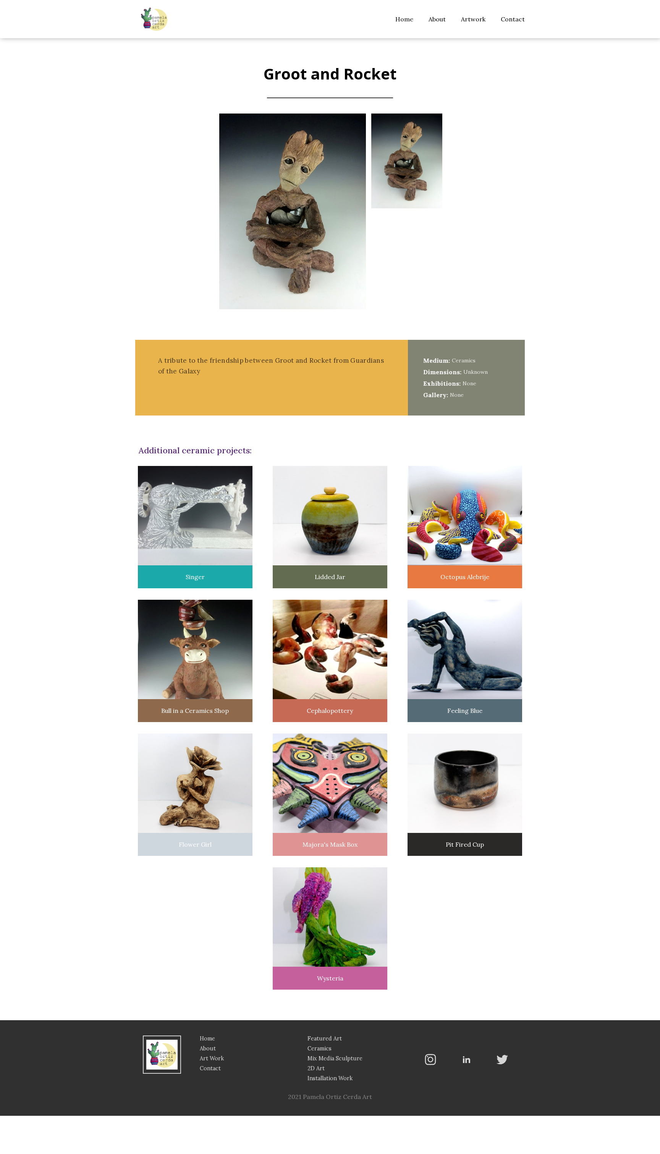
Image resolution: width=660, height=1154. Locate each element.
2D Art (316, 1068)
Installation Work (330, 1078)
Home (404, 19)
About (437, 19)
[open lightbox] (406, 162)
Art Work (212, 1058)
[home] (154, 19)
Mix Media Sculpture (334, 1058)
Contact (513, 19)
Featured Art (324, 1039)
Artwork (473, 19)
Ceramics (319, 1048)
